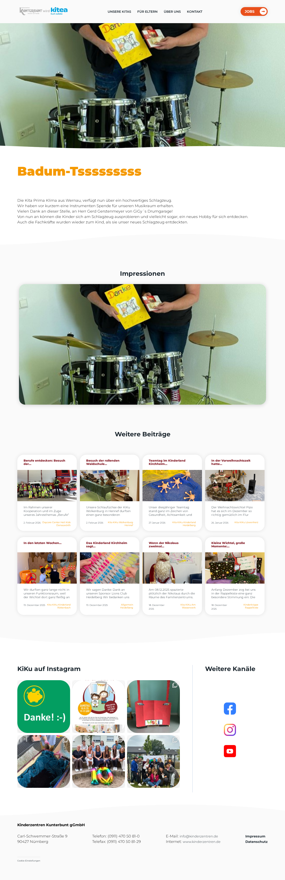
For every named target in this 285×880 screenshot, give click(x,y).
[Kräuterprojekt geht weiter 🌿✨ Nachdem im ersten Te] (43, 761)
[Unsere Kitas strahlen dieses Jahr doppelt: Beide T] (43, 706)
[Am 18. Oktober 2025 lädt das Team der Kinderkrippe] (98, 706)
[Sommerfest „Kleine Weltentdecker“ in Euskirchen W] (153, 761)
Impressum (255, 836)
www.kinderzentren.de (202, 842)
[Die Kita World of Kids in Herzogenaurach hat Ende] (153, 706)
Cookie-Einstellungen (28, 860)
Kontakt (194, 12)
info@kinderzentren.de (199, 836)
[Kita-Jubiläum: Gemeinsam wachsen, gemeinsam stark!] (98, 761)
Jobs (250, 11)
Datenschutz (256, 842)
